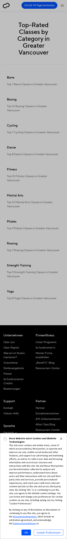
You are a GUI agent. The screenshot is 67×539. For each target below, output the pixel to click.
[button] (61, 439)
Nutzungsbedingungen (24, 516)
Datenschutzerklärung (24, 523)
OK (26, 532)
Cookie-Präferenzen (48, 532)
